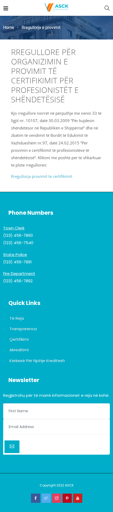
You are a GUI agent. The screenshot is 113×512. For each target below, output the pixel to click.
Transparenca (23, 329)
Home (8, 27)
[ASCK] (56, 7)
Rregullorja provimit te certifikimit (41, 176)
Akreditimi (19, 350)
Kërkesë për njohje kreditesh (37, 360)
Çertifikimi (19, 339)
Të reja (16, 318)
